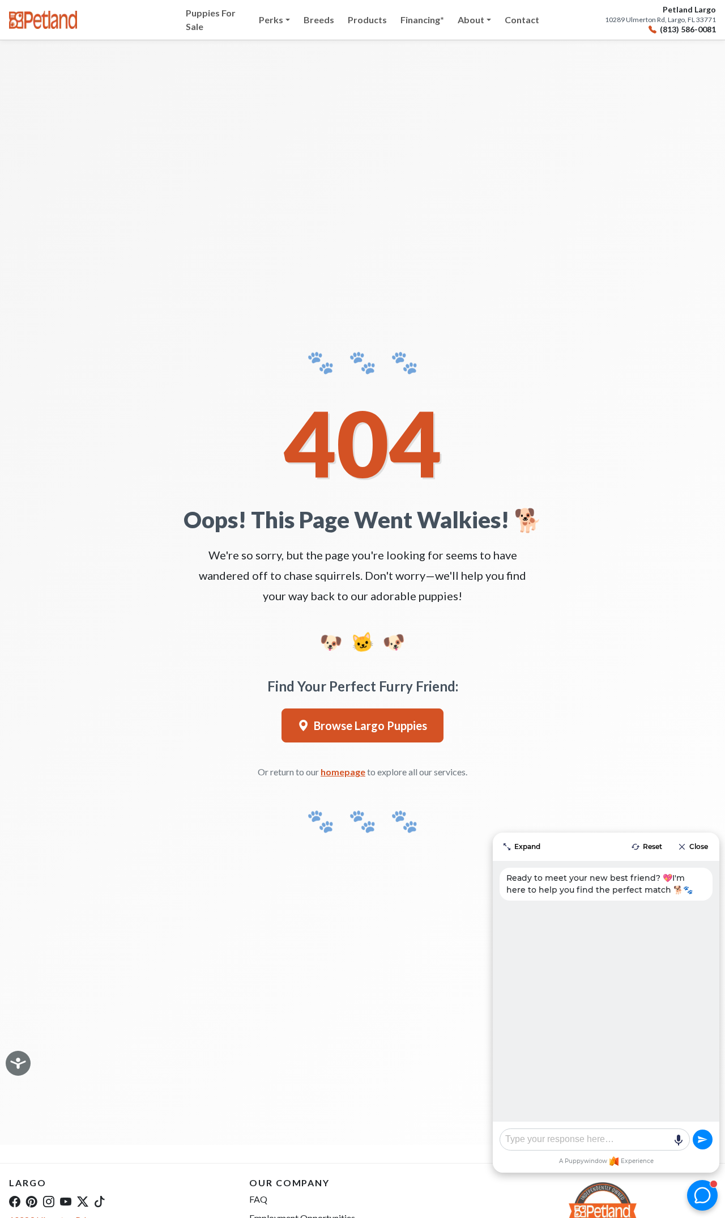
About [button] (471, 19)
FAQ (258, 1199)
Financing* (422, 19)
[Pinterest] (31, 1200)
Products (367, 19)
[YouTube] (65, 1200)
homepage (343, 771)
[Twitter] (82, 1200)
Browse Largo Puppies (370, 725)
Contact (522, 19)
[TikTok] (99, 1200)
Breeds (319, 19)
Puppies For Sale (211, 19)
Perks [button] (271, 19)
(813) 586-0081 (688, 29)
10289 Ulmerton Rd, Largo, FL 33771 (660, 20)
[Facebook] (14, 1200)
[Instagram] (48, 1200)
